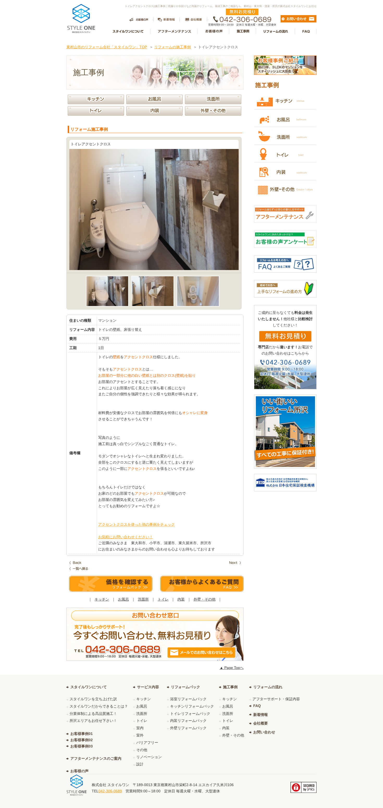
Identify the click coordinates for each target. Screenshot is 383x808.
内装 (181, 599)
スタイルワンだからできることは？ (99, 706)
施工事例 (230, 687)
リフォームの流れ (267, 687)
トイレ (163, 599)
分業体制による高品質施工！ (93, 713)
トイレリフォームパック (190, 713)
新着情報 (260, 715)
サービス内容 (148, 687)
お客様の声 (79, 771)
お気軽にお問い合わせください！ (125, 537)
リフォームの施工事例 (172, 47)
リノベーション (149, 757)
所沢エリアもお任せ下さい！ (93, 721)
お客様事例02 (81, 740)
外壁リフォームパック (188, 728)
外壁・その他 (204, 599)
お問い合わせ (264, 732)
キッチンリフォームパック (192, 706)
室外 (140, 735)
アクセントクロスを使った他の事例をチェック (136, 524)
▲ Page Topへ (232, 668)
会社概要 (260, 723)
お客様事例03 (81, 746)
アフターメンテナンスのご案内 (95, 758)
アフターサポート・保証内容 (276, 699)
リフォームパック (185, 687)
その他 (141, 750)
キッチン (102, 599)
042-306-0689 (110, 791)
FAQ (257, 706)
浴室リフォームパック (188, 699)
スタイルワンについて (88, 687)
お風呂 (123, 599)
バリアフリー (147, 742)
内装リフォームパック (188, 721)
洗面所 (143, 599)
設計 (140, 764)
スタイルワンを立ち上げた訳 (93, 699)
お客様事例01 (81, 734)
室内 (140, 728)
